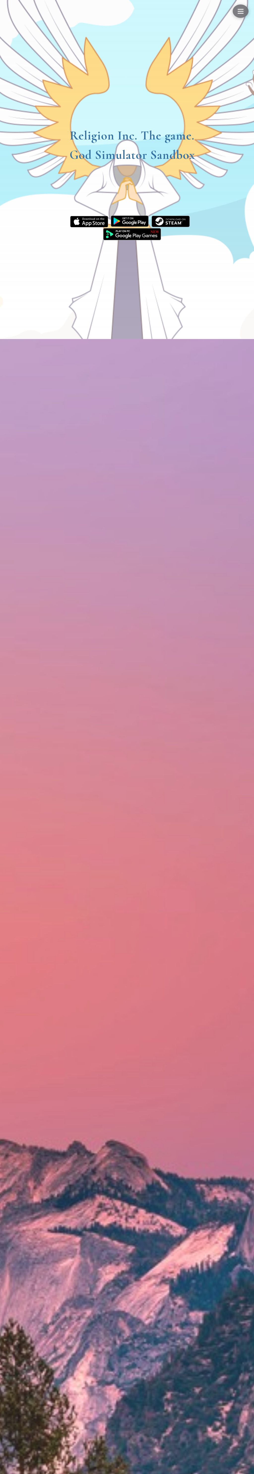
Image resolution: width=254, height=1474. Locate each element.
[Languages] (241, 11)
